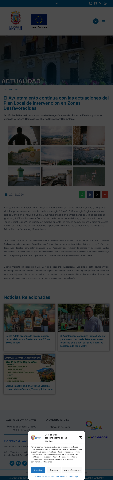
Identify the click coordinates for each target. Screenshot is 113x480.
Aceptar (38, 470)
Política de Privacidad (59, 476)
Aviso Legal (73, 476)
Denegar (53, 470)
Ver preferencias (72, 470)
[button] (80, 437)
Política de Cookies (42, 476)
